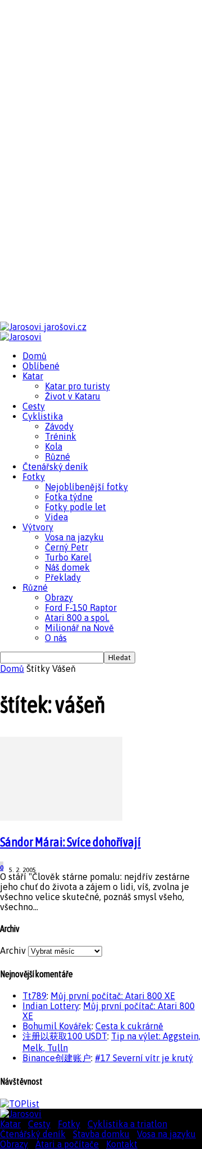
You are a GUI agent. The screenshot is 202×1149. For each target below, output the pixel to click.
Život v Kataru (72, 396)
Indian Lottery (50, 1006)
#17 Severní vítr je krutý (144, 1058)
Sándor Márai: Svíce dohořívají (70, 842)
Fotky (33, 477)
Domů (34, 356)
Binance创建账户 (56, 1058)
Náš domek (67, 567)
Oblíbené (40, 366)
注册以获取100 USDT (64, 1036)
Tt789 (34, 996)
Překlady (63, 577)
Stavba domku (101, 1134)
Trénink (60, 436)
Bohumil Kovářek (56, 1026)
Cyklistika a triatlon (127, 1124)
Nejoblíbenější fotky (86, 487)
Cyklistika (42, 416)
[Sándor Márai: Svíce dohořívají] (61, 817)
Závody (59, 426)
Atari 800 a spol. (77, 618)
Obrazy (59, 597)
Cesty (33, 406)
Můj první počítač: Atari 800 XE (112, 996)
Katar (32, 376)
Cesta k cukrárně (129, 1026)
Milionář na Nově (79, 628)
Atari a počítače (67, 1144)
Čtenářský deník (55, 467)
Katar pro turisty (77, 386)
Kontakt (121, 1144)
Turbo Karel (68, 557)
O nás (56, 638)
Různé (57, 456)
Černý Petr (66, 547)
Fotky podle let (75, 507)
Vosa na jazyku (74, 537)
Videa (56, 517)
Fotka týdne (69, 497)
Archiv (13, 950)
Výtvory (37, 527)
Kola (53, 446)
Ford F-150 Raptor (81, 607)
